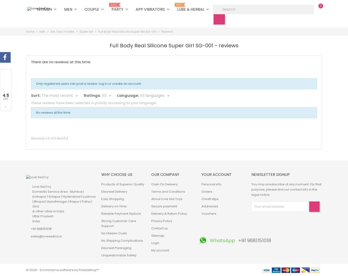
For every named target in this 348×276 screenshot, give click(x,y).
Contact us (159, 228)
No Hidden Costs (114, 233)
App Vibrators (153, 9)
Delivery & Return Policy (169, 213)
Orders (206, 191)
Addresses (209, 206)
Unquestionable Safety (118, 255)
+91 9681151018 (41, 229)
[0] (316, 9)
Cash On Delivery (164, 184)
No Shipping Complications (122, 240)
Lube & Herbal (193, 7)
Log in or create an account (120, 83)
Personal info (211, 184)
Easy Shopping (112, 199)
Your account (216, 174)
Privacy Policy (161, 221)
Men (71, 9)
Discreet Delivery (114, 191)
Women (47, 9)
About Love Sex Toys (166, 199)
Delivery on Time (114, 206)
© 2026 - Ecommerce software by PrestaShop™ (62, 270)
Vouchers (208, 213)
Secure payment (164, 206)
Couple (95, 9)
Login (155, 243)
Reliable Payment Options (121, 213)
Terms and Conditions (168, 191)
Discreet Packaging (116, 248)
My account (160, 250)
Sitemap (157, 235)
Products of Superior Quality (122, 184)
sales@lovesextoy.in (46, 236)
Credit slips (210, 199)
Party (120, 7)
